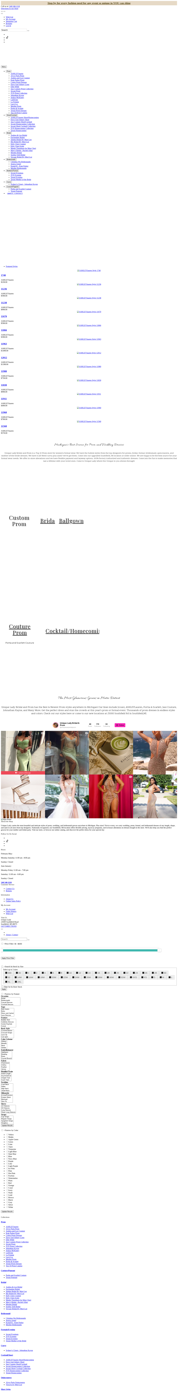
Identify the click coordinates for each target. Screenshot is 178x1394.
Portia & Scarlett (12, 1261)
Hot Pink (11, 1173)
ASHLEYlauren (12, 1227)
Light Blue (12, 1152)
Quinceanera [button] (6, 1378)
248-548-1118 (14, 6)
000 (9, 973)
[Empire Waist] (7, 1097)
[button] (9, 71)
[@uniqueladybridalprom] (55, 725)
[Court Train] (6, 1080)
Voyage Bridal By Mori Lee (16, 1309)
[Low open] (7, 1037)
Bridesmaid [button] (5, 1313)
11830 (4, 385)
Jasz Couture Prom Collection (17, 1242)
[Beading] (6, 1054)
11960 (4, 412)
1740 (3, 275)
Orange (11, 1185)
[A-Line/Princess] (7, 1095)
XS (145, 977)
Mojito (10, 1137)
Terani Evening (12, 1339)
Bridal (48, 520)
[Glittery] (4, 1041)
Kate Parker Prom (12, 1233)
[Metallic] (4, 1044)
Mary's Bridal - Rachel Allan (17, 1302)
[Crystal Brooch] (6, 1058)
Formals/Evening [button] (8, 1330)
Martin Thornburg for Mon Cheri (18, 1300)
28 (155, 973)
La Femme (10, 1255)
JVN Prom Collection (14, 1246)
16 (98, 973)
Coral (10, 1188)
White (10, 1207)
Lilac (10, 1164)
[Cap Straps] (7, 1117)
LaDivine (9, 1253)
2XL (19, 982)
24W (77, 977)
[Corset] (8, 1026)
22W (65, 977)
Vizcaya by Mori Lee (14, 1385)
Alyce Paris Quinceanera (15, 1382)
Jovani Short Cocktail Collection (18, 1369)
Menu (4, 67)
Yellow (11, 1135)
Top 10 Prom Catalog (14, 1266)
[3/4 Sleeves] (8, 1108)
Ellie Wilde (10, 1240)
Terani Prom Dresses (14, 1264)
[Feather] (5, 1067)
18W (42, 977)
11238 (4, 302)
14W (19, 977)
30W (111, 977)
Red (10, 1183)
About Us (9, 899)
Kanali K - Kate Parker (14, 1323)
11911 (4, 398)
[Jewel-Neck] (7, 1091)
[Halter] (7, 1087)
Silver (10, 1205)
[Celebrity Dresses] (8, 1022)
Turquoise (12, 1149)
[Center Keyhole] (8, 1024)
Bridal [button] (3, 1282)
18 (108, 973)
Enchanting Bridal (13, 1289)
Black (10, 1200)
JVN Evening (11, 1336)
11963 (4, 344)
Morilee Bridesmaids (14, 1325)
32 (9, 977)
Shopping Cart (11, 21)
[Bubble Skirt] (8, 1020)
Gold (10, 1195)
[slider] (159, 950)
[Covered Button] (7, 1031)
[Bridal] (10, 998)
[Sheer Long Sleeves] (8, 1112)
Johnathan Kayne (12, 1248)
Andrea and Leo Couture (15, 1231)
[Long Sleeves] (8, 1110)
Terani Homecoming (14, 1373)
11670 (4, 316)
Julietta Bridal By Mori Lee (16, 1291)
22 (127, 973)
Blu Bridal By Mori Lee (15, 1294)
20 (117, 973)
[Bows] (6, 1056)
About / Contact (12, 935)
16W (31, 977)
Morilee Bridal (11, 1304)
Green (10, 1142)
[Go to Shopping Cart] (2, 11)
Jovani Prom (10, 1244)
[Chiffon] (5, 1065)
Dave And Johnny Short (15, 1362)
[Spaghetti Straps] (7, 1121)
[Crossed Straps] (7, 1033)
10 (70, 973)
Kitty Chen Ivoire (12, 1298)
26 (146, 973)
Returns (9, 891)
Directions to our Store (9, 8)
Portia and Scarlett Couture (16, 1275)
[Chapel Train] (6, 1078)
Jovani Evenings (12, 1334)
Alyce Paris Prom (12, 1229)
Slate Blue (12, 1154)
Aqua (10, 1147)
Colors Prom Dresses (14, 1235)
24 (136, 973)
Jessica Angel (11, 1320)
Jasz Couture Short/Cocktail (16, 1364)
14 (89, 973)
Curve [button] (3, 1346)
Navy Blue (12, 1159)
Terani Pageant (11, 1277)
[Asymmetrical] (6, 1076)
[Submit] (28, 30)
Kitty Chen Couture (13, 1296)
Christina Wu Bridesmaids (16, 1318)
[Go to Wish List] (4, 11)
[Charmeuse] (5, 1063)
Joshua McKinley (12, 1251)
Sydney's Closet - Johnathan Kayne (19, 1350)
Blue (10, 1156)
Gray (10, 1202)
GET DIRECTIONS (8, 926)
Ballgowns (72, 520)
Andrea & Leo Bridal (14, 1287)
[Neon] (4, 1046)
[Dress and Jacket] (7, 1013)
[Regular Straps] (7, 1119)
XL (9, 982)
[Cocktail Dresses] (10, 1005)
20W (54, 977)
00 (19, 973)
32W (123, 977)
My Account (10, 19)
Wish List (9, 17)
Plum (10, 1181)
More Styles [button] (6, 1389)
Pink (10, 1171)
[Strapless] (7, 1123)
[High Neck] (7, 1089)
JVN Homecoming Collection (17, 1371)
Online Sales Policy (13, 901)
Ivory (10, 1190)
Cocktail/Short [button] (7, 1355)
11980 (4, 371)
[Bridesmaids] (10, 1000)
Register (9, 23)
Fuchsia (11, 1176)
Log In (8, 26)
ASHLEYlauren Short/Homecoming (20, 1360)
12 (80, 973)
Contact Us (10, 889)
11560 (4, 426)
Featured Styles (12, 266)
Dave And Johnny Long (15, 1238)
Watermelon (13, 1178)
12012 (4, 357)
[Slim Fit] (7, 1101)
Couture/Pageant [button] (8, 1271)
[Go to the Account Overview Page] (2, 13)
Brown (11, 1197)
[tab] (89, 1222)
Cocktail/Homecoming (75, 630)
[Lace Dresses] (7, 1015)
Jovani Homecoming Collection (18, 1366)
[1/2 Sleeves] (8, 1106)
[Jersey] (5, 1069)
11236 (4, 289)
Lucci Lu (9, 1257)
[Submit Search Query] (28, 939)
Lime (10, 1144)
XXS (134, 977)
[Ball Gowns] (7, 1009)
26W (88, 977)
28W (100, 977)
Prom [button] (3, 1222)
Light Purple (13, 1166)
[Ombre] (4, 1048)
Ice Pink (11, 1168)
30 (165, 973)
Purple (10, 1161)
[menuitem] (91, 17)
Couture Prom (20, 629)
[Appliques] (6, 1052)
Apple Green (13, 1139)
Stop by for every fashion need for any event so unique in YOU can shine (89, 3)
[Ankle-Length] (6, 1074)
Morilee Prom (11, 1259)
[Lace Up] (7, 1035)
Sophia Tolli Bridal (13, 1307)
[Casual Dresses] (10, 1003)
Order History (11, 911)
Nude (10, 1193)
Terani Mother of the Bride (16, 1341)
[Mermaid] (7, 1099)
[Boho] (7, 1011)
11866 (4, 330)
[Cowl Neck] (7, 1085)
